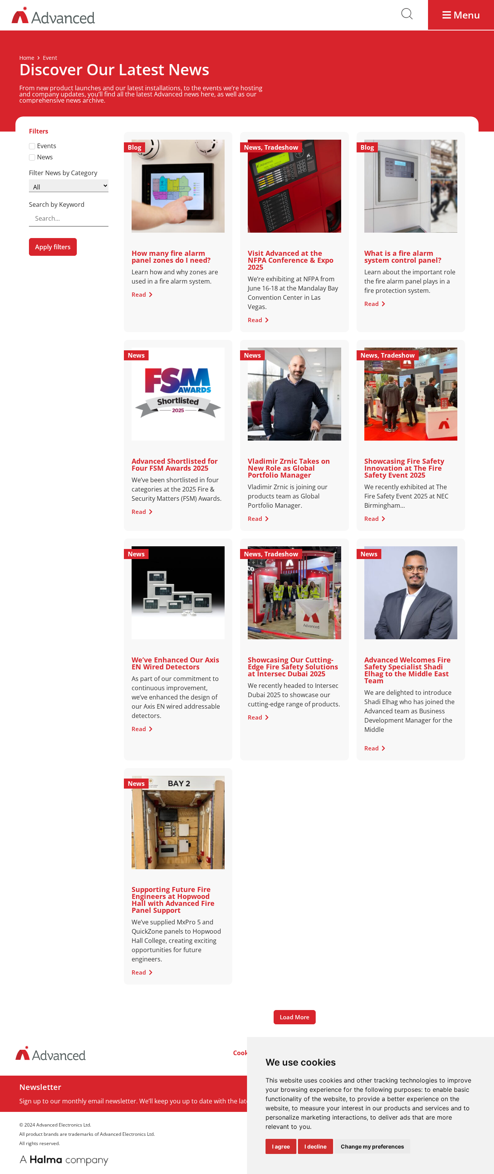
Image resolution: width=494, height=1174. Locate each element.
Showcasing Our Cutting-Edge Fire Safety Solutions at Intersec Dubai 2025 (293, 666)
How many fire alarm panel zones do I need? (171, 256)
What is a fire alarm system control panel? (403, 256)
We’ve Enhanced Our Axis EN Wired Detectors (175, 663)
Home (26, 57)
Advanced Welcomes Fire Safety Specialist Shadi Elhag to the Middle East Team (407, 670)
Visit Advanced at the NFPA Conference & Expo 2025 (290, 260)
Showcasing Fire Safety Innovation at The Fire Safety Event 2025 (404, 468)
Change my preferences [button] (372, 1146)
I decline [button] (316, 1146)
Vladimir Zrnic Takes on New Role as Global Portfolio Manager (289, 468)
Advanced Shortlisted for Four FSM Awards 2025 (175, 464)
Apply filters (53, 247)
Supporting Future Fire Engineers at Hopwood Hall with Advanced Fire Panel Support (173, 900)
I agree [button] (281, 1146)
